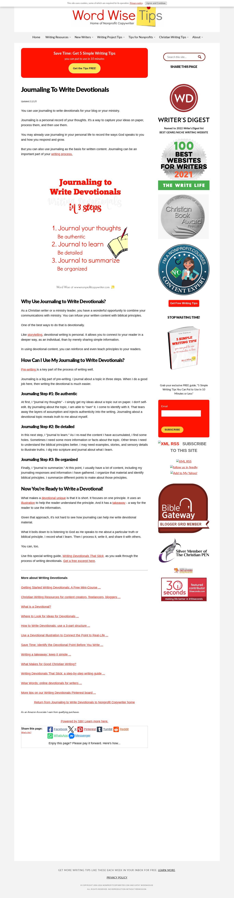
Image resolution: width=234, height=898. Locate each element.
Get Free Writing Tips (184, 303)
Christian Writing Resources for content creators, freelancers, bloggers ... (71, 597)
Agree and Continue (156, 3)
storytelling (35, 334)
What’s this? (26, 732)
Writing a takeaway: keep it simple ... (46, 654)
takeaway (118, 503)
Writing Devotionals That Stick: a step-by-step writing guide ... (63, 673)
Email (164, 406)
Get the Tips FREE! (84, 68)
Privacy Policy (117, 878)
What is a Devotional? (36, 606)
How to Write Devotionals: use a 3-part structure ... (55, 625)
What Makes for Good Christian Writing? (48, 664)
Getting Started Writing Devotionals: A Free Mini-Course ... (61, 587)
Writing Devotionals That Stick (83, 556)
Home (36, 37)
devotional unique (54, 498)
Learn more (166, 870)
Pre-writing (29, 369)
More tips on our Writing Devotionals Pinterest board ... (58, 692)
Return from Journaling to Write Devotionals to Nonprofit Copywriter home (84, 702)
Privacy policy (136, 3)
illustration (28, 503)
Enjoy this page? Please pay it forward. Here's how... (84, 743)
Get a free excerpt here (79, 561)
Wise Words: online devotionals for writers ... (51, 683)
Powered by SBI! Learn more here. (84, 721)
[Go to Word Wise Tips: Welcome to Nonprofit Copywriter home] (117, 30)
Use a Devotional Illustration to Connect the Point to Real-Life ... (64, 635)
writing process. (62, 154)
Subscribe (172, 429)
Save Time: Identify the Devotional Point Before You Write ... (62, 645)
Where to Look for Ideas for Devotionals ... (50, 616)
